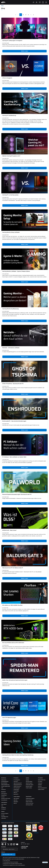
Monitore (40, 786)
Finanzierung (3, 795)
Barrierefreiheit (4, 783)
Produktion (3, 809)
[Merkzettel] (39, 2)
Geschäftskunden (4, 816)
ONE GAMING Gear (41, 779)
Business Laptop (29, 786)
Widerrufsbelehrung (5, 784)
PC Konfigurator (17, 779)
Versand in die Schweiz (5, 798)
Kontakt (2, 815)
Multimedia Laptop (29, 784)
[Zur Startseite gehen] (3, 2)
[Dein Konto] (36, 2)
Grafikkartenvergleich (30, 798)
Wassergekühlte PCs (18, 784)
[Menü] (46, 2)
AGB (2, 787)
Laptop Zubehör (41, 789)
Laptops (27, 779)
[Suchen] (33, 2)
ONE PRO (15, 800)
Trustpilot (36, 832)
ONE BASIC (16, 801)
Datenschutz (3, 779)
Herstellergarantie (4, 781)
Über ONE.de (3, 804)
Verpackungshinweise (5, 786)
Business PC (16, 794)
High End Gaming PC (18, 783)
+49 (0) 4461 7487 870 (24, 847)
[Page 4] (33, 14)
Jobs (2, 805)
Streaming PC (16, 789)
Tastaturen (40, 783)
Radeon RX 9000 (29, 801)
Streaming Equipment (42, 787)
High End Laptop (29, 783)
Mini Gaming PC (17, 787)
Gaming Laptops (29, 781)
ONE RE (15, 803)
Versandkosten (4, 800)
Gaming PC (16, 781)
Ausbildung (3, 807)
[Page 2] (31, 14)
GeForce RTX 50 (29, 800)
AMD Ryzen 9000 (29, 804)
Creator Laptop (29, 787)
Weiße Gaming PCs (17, 786)
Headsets (40, 784)
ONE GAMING (16, 798)
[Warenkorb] (43, 2)
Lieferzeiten (3, 818)
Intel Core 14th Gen (29, 803)
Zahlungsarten (4, 793)
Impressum (3, 789)
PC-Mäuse (40, 781)
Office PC (15, 792)
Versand (2, 796)
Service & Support (4, 813)
